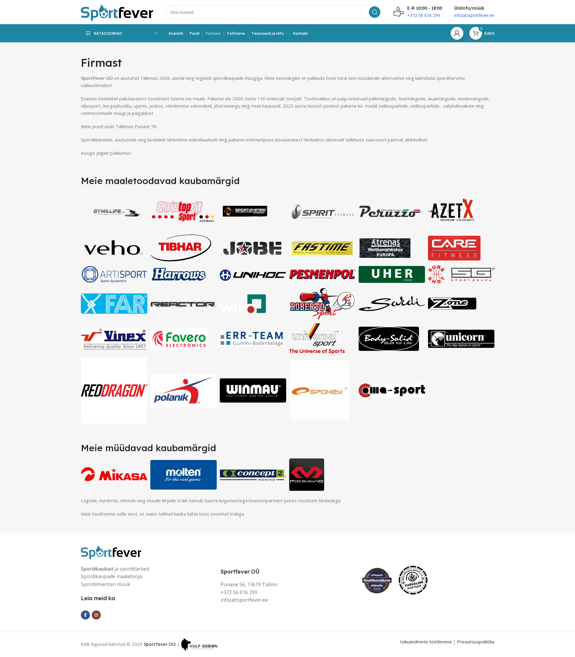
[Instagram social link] (96, 615)
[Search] (374, 12)
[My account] (457, 33)
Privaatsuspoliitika (475, 642)
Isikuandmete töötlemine (426, 642)
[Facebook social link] (85, 615)
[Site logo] (117, 11)
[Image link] (111, 551)
